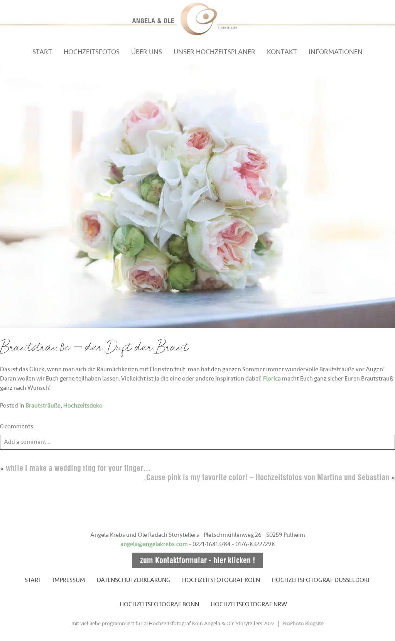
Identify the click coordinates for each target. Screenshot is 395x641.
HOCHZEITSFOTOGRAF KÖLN (221, 580)
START (42, 51)
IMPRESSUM (69, 580)
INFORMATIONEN (336, 51)
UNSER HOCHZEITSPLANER (214, 51)
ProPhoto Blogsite (303, 623)
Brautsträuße (43, 405)
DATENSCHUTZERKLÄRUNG (133, 580)
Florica (272, 378)
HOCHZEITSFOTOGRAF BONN (159, 604)
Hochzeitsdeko (83, 405)
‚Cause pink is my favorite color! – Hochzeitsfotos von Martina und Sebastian (266, 477)
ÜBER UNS (146, 51)
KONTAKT (282, 51)
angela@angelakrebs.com (154, 544)
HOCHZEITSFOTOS (92, 51)
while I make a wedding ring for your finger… (78, 468)
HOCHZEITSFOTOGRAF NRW (249, 604)
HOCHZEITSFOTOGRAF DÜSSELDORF (321, 580)
